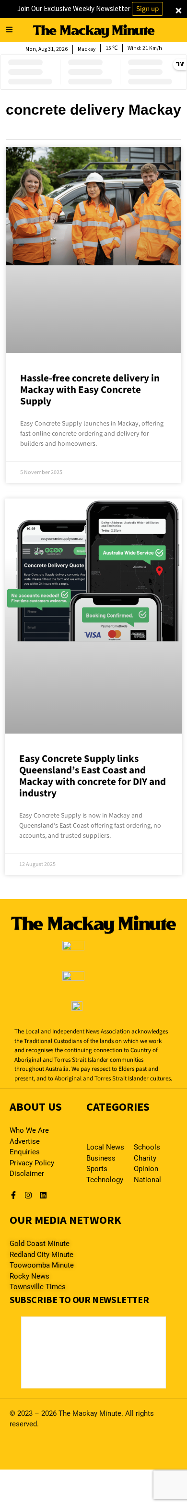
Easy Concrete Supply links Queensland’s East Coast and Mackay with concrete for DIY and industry (92, 775)
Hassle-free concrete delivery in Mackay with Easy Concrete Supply (90, 389)
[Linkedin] (43, 1195)
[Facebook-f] (13, 1195)
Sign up (147, 9)
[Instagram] (28, 1195)
